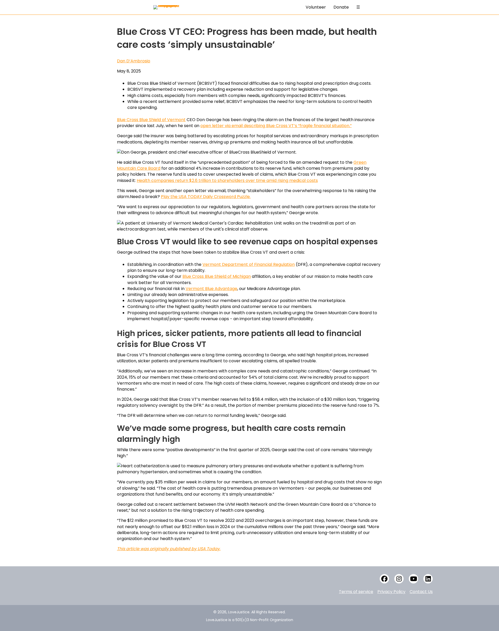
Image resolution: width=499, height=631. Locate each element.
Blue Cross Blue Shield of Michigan (216, 276)
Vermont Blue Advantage (211, 289)
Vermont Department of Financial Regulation (248, 264)
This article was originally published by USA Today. (168, 549)
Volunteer (316, 7)
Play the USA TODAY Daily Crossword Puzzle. (206, 197)
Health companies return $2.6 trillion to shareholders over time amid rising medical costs (227, 180)
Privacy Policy (391, 592)
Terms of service (356, 592)
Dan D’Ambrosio (133, 61)
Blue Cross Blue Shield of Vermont (151, 120)
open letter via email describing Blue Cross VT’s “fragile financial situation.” (276, 126)
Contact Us (421, 592)
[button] (384, 578)
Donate (341, 7)
